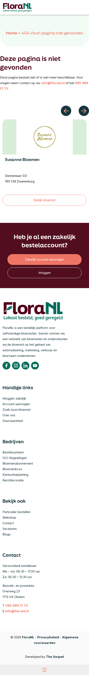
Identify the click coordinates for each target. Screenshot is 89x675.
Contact (8, 523)
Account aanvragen (16, 404)
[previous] (66, 111)
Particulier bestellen (16, 512)
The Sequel (55, 657)
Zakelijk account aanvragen (44, 259)
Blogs (6, 534)
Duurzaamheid (12, 421)
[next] (84, 111)
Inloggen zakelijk (14, 398)
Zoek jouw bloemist (16, 410)
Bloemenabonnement (17, 463)
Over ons (8, 415)
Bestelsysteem (13, 452)
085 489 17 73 (16, 605)
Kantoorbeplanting (15, 475)
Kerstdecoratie (13, 480)
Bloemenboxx (12, 469)
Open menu (44, 670)
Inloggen (44, 273)
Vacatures (9, 529)
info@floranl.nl (53, 83)
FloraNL (28, 637)
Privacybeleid (48, 637)
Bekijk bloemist (44, 200)
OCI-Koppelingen (14, 458)
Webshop (9, 517)
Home (11, 33)
